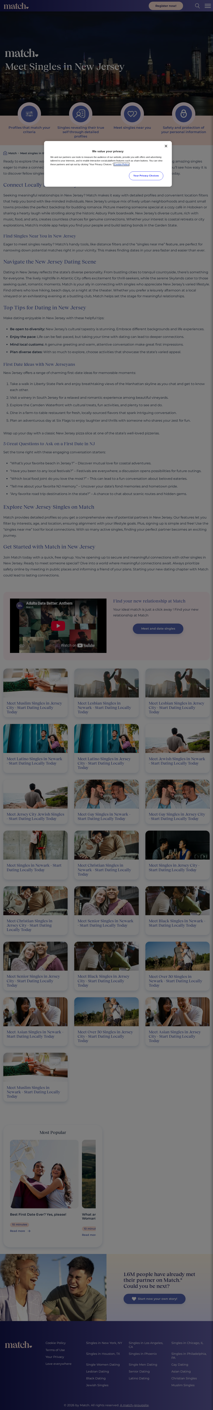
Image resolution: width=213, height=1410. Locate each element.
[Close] (166, 146)
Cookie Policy (121, 164)
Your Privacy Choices (146, 175)
